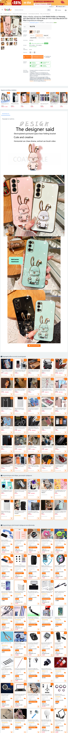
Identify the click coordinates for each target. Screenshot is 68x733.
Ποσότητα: (25, 52)
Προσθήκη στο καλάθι (37, 57)
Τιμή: (25, 26)
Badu (1, 13)
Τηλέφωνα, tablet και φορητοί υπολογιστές (20, 13)
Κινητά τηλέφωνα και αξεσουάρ (33, 13)
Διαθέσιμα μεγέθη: (25, 35)
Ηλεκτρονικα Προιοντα (7, 13)
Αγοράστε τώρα (27, 57)
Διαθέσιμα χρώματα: (25, 31)
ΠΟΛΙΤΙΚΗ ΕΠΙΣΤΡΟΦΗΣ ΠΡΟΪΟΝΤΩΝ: (25, 71)
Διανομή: (24, 45)
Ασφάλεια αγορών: (25, 62)
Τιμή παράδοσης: (25, 49)
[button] (2, 9)
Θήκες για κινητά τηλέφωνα (45, 13)
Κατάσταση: (25, 40)
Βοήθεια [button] (51, 6)
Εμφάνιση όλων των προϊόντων (7, 477)
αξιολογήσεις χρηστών (34, 22)
